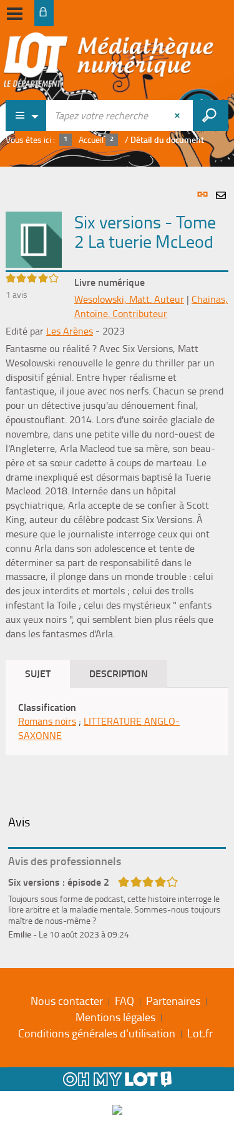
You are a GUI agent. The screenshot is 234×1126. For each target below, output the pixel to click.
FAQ (124, 1000)
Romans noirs (47, 721)
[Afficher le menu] (14, 13)
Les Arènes (69, 331)
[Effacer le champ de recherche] (178, 115)
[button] (34, 238)
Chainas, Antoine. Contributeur (151, 306)
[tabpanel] (117, 564)
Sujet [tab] (38, 673)
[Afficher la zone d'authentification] (44, 13)
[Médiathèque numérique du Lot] (108, 63)
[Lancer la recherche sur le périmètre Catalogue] (210, 115)
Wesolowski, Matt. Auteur (129, 299)
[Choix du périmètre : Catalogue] (26, 115)
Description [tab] (118, 673)
